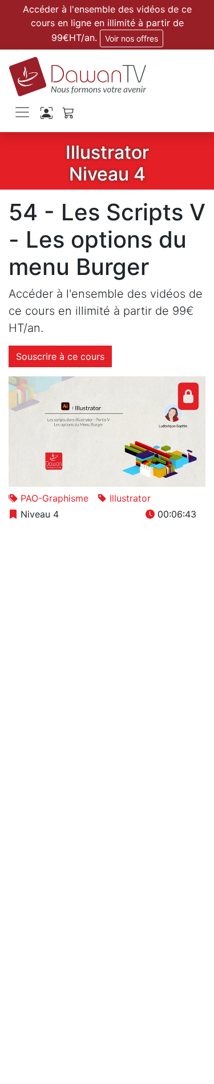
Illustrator (130, 498)
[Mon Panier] (68, 112)
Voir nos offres (131, 38)
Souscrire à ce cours (60, 356)
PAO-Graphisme (54, 498)
